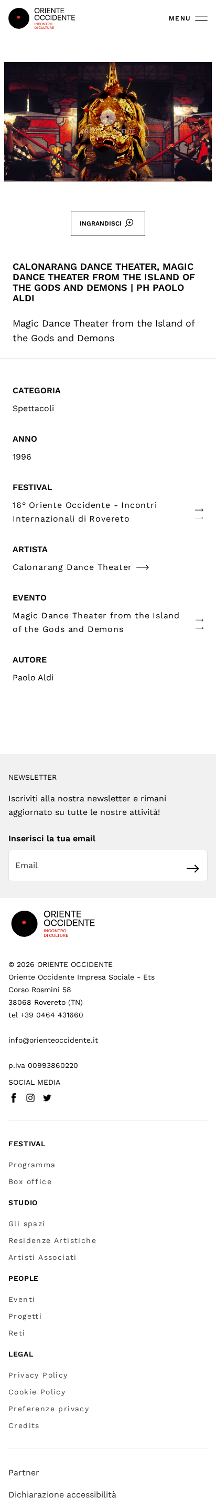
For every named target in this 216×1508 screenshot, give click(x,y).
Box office (30, 1181)
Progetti (25, 1316)
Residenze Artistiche (52, 1240)
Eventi (21, 1299)
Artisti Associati (42, 1257)
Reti (17, 1333)
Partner (23, 1473)
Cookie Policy (37, 1392)
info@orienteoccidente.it (53, 1040)
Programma (32, 1164)
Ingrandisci (101, 223)
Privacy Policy (38, 1375)
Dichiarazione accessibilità (62, 1495)
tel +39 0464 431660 (45, 1015)
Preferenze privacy (48, 1408)
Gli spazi (27, 1223)
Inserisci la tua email (51, 838)
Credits (24, 1425)
